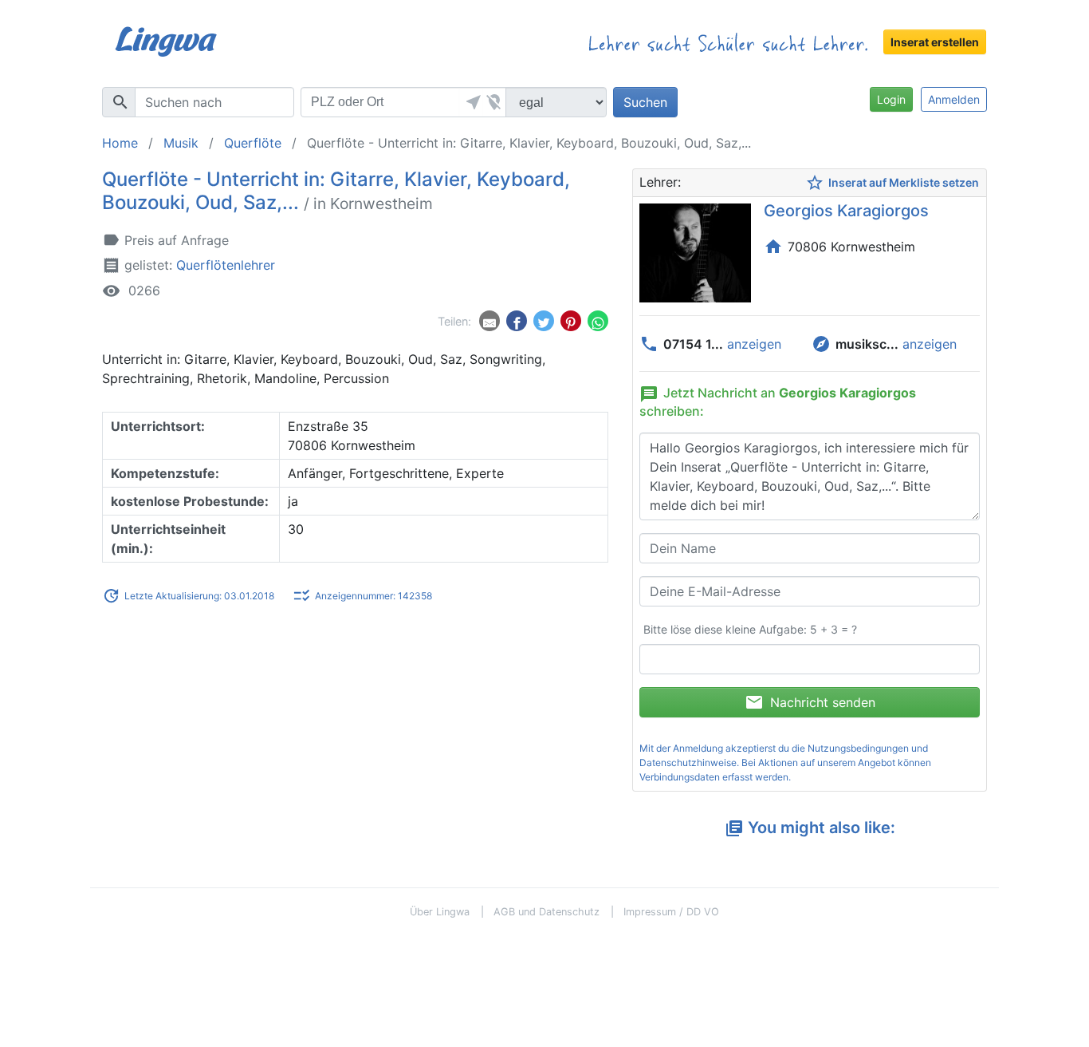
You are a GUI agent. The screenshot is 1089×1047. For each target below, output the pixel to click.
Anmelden (954, 99)
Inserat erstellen (934, 42)
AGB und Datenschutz (546, 912)
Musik (181, 143)
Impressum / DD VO (671, 912)
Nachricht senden (810, 702)
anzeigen (754, 344)
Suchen (645, 102)
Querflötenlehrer (225, 265)
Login (891, 99)
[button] (471, 102)
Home (120, 143)
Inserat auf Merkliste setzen (892, 182)
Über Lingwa (440, 912)
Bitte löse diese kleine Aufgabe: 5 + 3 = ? (750, 629)
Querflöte (252, 143)
